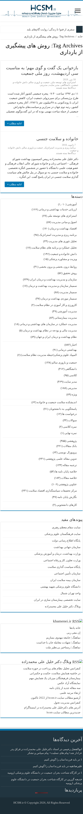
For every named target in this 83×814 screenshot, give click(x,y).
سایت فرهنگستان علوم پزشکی (62, 534)
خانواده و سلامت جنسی (57, 138)
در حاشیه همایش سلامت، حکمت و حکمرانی (55, 673)
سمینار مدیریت (68, 292)
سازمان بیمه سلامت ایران (65, 580)
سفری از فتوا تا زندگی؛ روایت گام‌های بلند (50, 29)
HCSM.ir (18, 802)
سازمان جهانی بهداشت (67, 547)
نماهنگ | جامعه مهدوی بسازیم (63, 637)
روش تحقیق (70, 273)
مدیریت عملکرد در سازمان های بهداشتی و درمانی (48, 324)
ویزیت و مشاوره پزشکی (63, 259)
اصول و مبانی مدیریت (64, 222)
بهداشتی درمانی (67, 349)
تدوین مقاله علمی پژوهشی (61, 458)
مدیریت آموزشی (67, 311)
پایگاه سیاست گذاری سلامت (64, 566)
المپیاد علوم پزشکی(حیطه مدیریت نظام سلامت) (49, 354)
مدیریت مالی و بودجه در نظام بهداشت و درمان (50, 330)
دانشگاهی (65, 85)
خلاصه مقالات (69, 477)
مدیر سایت (54, 85)
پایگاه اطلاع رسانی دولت (66, 540)
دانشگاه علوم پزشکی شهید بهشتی (60, 586)
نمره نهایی (70, 433)
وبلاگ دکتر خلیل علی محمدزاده (62, 606)
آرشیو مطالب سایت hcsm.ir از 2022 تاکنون (55, 697)
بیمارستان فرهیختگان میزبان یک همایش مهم (54, 678)
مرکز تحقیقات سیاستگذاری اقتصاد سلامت (53, 490)
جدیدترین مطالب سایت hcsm (63, 712)
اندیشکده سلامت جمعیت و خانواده (57, 402)
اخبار (74, 344)
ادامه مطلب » (14, 123)
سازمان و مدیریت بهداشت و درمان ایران (53, 279)
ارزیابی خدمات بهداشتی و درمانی (58, 209)
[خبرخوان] (1, 58)
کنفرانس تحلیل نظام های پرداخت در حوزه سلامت (51, 668)
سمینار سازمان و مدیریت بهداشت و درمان (52, 285)
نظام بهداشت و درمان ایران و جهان (56, 336)
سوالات (72, 420)
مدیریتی (43, 85)
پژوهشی (72, 440)
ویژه (74, 394)
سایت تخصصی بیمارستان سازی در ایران (57, 599)
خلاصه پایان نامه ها (66, 471)
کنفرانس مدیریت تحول (67, 702)
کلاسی (73, 375)
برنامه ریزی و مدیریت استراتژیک (60, 147)
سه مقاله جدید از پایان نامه (64, 688)
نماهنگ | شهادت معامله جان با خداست (58, 642)
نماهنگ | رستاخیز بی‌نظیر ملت (63, 647)
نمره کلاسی (70, 426)
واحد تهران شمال (70, 593)
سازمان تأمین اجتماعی (67, 573)
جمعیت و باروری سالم (39, 82)
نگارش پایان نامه (67, 497)
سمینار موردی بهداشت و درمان (59, 298)
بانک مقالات (70, 446)
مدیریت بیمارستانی (65, 317)
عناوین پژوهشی (68, 484)
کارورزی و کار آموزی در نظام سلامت (56, 305)
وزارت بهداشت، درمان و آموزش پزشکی (57, 553)
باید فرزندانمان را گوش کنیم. (60, 759)
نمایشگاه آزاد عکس (68, 683)
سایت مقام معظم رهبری (66, 527)
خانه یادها (75, 627)
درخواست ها (69, 413)
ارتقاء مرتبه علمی (70, 692)
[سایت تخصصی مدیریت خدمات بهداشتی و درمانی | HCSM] (41, 10)
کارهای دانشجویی (66, 504)
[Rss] (44, 807)
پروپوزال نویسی (67, 452)
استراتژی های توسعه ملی (63, 82)
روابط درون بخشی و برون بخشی (58, 266)
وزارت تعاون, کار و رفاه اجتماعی (61, 560)
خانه (80, 36)
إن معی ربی (73, 632)
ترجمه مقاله (70, 465)
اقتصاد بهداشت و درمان (63, 228)
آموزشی (72, 204)
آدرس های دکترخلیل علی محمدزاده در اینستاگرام (52, 707)
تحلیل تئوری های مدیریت (63, 241)
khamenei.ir (62, 621)
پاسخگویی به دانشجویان (63, 408)
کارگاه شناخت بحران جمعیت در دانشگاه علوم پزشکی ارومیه (42, 772)
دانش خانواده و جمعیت (63, 254)
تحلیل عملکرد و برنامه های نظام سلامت (54, 247)
